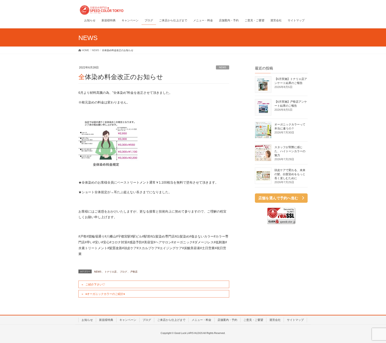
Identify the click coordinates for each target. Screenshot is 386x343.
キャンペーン (127, 319)
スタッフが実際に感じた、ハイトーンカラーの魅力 (289, 151)
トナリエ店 (111, 271)
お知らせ (87, 319)
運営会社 (275, 319)
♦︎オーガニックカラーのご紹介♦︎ (105, 293)
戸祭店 (134, 271)
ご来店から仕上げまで (171, 319)
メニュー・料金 (201, 319)
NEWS (222, 67)
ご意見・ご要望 (253, 319)
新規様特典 (106, 319)
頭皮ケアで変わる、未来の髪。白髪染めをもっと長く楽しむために (289, 174)
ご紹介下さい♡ (95, 284)
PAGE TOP (373, 329)
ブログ (123, 271)
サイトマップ (295, 319)
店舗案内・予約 (227, 319)
